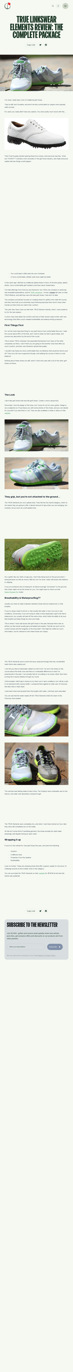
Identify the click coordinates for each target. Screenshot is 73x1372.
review (52, 292)
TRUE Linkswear (36, 292)
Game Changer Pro (11, 592)
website (7, 413)
